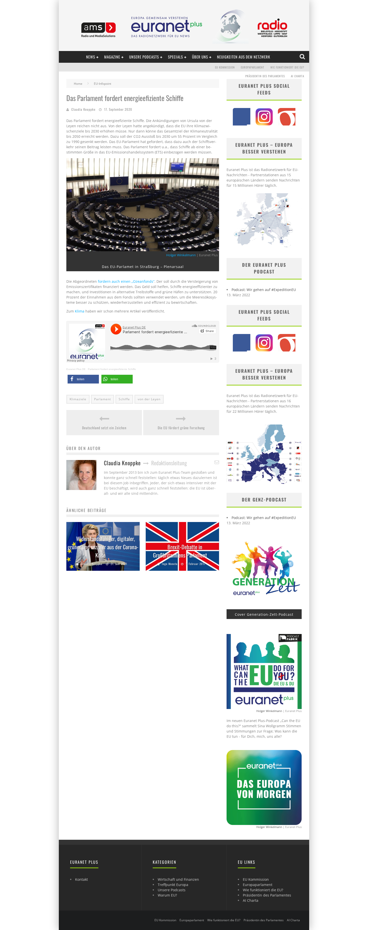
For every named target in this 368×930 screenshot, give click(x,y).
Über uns (200, 57)
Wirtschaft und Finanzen (178, 879)
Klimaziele (78, 399)
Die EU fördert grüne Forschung (181, 427)
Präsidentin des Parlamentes (265, 76)
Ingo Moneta (169, 564)
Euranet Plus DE (76, 369)
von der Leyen (149, 399)
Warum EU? (167, 895)
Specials (175, 57)
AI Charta (297, 76)
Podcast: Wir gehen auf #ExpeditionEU (264, 289)
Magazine (112, 57)
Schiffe (124, 399)
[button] (83, 379)
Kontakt (81, 879)
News (90, 57)
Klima (80, 311)
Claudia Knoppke (83, 109)
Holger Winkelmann (181, 255)
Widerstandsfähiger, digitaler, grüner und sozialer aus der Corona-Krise (103, 546)
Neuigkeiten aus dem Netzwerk (243, 57)
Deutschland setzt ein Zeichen (104, 427)
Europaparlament (252, 67)
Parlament (102, 399)
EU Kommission (225, 67)
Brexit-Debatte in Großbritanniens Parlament (180, 551)
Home (78, 84)
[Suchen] (303, 56)
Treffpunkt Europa (173, 884)
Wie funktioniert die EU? (287, 67)
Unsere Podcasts (144, 57)
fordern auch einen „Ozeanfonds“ (125, 281)
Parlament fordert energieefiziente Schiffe (112, 369)
